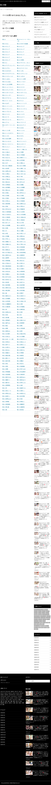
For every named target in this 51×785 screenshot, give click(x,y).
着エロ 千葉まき (6, 179)
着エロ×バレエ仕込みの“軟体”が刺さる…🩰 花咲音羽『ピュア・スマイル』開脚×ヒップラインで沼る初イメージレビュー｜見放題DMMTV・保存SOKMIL (42, 195)
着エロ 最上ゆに (21, 260)
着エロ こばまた (6, 79)
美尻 (48, 627)
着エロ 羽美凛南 (6, 371)
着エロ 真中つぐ (6, 344)
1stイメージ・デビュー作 (38, 609)
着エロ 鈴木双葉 (21, 396)
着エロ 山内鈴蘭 (6, 225)
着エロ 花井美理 (6, 374)
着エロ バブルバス (6, 111)
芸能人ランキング (38, 27)
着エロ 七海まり (6, 152)
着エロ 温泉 (20, 317)
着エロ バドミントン (7, 108)
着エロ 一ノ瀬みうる (22, 149)
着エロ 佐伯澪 (5, 168)
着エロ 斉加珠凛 (21, 247)
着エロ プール (5, 122)
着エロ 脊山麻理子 (21, 371)
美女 (42, 627)
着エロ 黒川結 (20, 409)
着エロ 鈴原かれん (21, 393)
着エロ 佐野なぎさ (6, 171)
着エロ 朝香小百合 (6, 268)
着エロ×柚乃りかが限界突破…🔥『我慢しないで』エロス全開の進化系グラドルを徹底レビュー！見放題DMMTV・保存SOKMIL (42, 164)
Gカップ (47, 611)
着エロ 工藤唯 (20, 230)
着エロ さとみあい (6, 81)
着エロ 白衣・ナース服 (7, 339)
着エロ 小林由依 (6, 217)
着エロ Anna (5, 43)
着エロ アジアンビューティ (8, 65)
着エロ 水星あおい (21, 298)
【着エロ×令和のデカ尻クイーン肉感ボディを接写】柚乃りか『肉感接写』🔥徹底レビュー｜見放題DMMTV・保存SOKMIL (42, 238)
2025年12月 (36, 657)
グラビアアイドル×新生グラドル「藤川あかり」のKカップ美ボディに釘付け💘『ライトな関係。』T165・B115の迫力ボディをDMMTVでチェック (42, 453)
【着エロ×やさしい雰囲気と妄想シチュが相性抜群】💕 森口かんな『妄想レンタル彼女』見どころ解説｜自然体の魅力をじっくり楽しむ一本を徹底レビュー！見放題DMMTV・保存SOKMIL (42, 206)
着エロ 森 (4, 293)
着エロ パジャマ (21, 106)
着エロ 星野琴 (5, 257)
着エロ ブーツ (20, 119)
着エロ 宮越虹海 (21, 209)
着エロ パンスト (6, 114)
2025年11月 (36, 659)
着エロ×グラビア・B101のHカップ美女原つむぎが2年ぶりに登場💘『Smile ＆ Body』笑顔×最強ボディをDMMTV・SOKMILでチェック (41, 526)
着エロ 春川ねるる (21, 257)
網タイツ (46, 625)
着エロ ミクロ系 (6, 130)
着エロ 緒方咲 (20, 358)
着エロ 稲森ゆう (6, 352)
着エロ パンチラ (21, 114)
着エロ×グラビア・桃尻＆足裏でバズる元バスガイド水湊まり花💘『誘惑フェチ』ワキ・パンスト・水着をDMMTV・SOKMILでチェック (42, 507)
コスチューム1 (37, 616)
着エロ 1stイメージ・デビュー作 (23, 40)
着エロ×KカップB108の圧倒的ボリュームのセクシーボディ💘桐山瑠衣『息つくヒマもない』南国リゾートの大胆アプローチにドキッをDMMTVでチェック (42, 326)
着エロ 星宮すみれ (6, 255)
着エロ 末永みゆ (6, 271)
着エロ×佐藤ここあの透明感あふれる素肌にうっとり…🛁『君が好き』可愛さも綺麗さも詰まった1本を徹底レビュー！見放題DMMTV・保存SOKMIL (42, 185)
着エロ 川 (4, 230)
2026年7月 (36, 640)
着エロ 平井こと (6, 238)
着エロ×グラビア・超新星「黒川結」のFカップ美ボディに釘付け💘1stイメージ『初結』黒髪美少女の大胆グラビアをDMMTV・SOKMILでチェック (41, 475)
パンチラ (44, 619)
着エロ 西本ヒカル (21, 382)
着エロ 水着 (20, 304)
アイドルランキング (38, 32)
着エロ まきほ (20, 127)
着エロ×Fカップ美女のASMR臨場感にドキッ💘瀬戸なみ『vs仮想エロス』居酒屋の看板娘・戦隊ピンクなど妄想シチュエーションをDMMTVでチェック (42, 337)
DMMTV (45, 609)
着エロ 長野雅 (5, 401)
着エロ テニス (20, 100)
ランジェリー (36, 622)
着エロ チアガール (6, 98)
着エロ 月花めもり (6, 263)
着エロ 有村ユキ (21, 263)
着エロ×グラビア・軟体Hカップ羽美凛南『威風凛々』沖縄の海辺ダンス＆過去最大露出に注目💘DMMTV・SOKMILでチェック (42, 597)
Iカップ (39, 612)
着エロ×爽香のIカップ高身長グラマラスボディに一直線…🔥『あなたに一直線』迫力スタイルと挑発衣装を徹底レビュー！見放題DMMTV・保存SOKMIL (42, 70)
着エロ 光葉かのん (21, 171)
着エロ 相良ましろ (21, 342)
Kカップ (47, 612)
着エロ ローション (21, 146)
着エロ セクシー (21, 95)
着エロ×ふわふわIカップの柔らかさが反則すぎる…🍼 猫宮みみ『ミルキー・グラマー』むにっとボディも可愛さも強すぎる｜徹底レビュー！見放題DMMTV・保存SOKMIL (42, 131)
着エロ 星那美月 (21, 255)
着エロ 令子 (5, 163)
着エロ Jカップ (5, 54)
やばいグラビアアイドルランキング (41, 36)
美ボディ (36, 627)
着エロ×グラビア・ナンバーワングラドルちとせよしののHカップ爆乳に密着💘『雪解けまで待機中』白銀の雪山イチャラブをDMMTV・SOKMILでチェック (42, 464)
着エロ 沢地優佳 (21, 306)
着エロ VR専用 (20, 60)
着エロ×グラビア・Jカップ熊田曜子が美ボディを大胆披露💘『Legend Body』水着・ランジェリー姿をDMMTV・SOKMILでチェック (42, 546)
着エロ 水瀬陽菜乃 (6, 304)
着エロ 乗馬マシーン (22, 157)
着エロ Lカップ (6, 57)
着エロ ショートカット (7, 87)
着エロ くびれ (20, 70)
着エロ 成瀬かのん (6, 244)
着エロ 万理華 (20, 152)
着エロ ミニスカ (21, 130)
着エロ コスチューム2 (7, 76)
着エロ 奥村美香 (6, 203)
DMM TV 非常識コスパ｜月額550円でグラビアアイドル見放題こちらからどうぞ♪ (41, 53)
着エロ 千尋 (20, 176)
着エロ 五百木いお (6, 160)
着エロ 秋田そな (21, 350)
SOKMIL (35, 614)
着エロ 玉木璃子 (6, 333)
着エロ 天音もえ (6, 201)
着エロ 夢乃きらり (21, 192)
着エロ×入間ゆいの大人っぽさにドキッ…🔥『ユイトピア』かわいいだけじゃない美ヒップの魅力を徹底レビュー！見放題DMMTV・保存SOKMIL (42, 80)
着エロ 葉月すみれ (6, 377)
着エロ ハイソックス (7, 106)
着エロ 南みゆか (6, 182)
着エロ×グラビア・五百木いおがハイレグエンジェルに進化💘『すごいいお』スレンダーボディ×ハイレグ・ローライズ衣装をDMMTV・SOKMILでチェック (42, 486)
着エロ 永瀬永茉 (6, 306)
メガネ (44, 620)
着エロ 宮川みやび (6, 209)
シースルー (43, 617)
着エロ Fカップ (6, 49)
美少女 (45, 627)
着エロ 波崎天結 (21, 309)
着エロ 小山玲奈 (21, 211)
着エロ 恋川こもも (21, 241)
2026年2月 (36, 652)
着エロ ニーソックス (22, 103)
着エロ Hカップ (6, 51)
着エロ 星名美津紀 (21, 252)
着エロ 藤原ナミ (6, 379)
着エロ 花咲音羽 (21, 374)
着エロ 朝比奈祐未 (6, 266)
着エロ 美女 (5, 363)
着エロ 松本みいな (6, 279)
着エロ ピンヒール (6, 119)
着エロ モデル (20, 135)
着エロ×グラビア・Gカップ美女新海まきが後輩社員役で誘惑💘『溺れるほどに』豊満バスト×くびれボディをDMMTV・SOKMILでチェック (42, 536)
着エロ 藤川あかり (21, 379)
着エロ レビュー (6, 146)
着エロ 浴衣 (5, 314)
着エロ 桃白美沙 (21, 287)
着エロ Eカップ (20, 46)
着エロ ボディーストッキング (8, 125)
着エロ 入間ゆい (6, 173)
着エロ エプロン (6, 68)
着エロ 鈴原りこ (6, 396)
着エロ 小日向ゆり (6, 214)
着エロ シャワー (21, 84)
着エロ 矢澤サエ (6, 347)
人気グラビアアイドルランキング (41, 24)
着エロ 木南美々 (21, 268)
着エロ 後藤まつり (6, 241)
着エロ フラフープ (21, 122)
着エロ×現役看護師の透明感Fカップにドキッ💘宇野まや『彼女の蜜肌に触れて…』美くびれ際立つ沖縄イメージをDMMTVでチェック (42, 305)
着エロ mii (19, 57)
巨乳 (41, 622)
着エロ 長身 (20, 398)
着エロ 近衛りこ (21, 390)
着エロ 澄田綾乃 (6, 320)
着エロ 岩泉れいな (21, 228)
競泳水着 (42, 625)
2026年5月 (36, 645)
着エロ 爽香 (5, 328)
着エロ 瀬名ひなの (21, 320)
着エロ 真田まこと (21, 344)
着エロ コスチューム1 (22, 73)
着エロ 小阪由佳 (21, 220)
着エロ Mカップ (6, 60)
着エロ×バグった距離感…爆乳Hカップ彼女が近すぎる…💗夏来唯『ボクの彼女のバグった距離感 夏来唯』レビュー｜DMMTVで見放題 (42, 99)
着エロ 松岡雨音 (21, 276)
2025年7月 (36, 669)
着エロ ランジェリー (22, 141)
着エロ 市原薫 (5, 236)
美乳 (39, 627)
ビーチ (48, 619)
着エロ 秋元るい (6, 350)
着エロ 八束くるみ (21, 173)
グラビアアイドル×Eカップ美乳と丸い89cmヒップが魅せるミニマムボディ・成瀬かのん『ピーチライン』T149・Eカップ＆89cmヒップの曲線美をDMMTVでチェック (42, 556)
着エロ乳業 (3, 5)
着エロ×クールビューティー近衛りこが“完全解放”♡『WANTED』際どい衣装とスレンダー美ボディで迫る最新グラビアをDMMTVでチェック (41, 357)
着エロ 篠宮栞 (20, 355)
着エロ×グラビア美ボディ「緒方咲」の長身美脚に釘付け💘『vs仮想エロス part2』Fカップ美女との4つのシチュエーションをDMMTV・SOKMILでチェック (42, 432)
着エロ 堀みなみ (6, 190)
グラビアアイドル (46, 614)
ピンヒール (36, 620)
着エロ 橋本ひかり (6, 295)
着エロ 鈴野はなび (6, 398)
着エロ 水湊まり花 (21, 301)
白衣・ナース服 (37, 625)
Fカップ (43, 611)
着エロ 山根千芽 (21, 225)
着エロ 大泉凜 (5, 195)
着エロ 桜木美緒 (21, 290)
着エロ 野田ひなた (6, 393)
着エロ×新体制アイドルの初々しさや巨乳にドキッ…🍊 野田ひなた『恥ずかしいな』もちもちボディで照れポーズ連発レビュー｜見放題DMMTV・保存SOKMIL (42, 109)
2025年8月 (36, 667)
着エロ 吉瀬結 (20, 184)
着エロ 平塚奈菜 (21, 238)
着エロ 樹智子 (20, 293)
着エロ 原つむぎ (21, 182)
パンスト (40, 619)
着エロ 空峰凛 (20, 352)
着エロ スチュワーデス (7, 89)
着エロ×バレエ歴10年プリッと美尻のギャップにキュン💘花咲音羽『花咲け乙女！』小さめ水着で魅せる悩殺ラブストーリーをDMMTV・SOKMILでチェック (42, 380)
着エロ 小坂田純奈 (6, 211)
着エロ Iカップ (20, 51)
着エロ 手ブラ (5, 247)
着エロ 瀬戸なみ (6, 323)
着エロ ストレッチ (21, 89)
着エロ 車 (4, 388)
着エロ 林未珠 (5, 282)
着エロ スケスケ (21, 87)
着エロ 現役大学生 (21, 333)
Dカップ (35, 611)
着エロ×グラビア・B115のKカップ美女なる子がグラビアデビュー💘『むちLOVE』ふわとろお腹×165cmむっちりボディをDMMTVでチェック (41, 497)
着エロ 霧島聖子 (21, 404)
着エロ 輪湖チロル (21, 388)
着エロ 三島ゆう (6, 154)
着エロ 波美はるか (6, 312)
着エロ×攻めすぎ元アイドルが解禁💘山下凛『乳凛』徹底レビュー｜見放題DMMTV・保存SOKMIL (42, 89)
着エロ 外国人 (5, 192)
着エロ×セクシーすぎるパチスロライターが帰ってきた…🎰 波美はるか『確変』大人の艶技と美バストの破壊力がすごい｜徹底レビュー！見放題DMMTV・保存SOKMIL (42, 174)
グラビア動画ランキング (39, 29)
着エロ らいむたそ (6, 141)
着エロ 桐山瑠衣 (6, 290)
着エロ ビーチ (5, 116)
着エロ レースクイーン (7, 144)
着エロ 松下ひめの (6, 276)
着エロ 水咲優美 (6, 298)
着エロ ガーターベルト (22, 68)
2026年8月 (36, 637)
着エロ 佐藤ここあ (21, 168)
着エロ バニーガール (22, 108)
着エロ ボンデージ (21, 125)
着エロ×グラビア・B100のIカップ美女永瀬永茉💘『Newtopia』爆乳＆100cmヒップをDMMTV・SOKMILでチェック (41, 576)
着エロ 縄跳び (20, 360)
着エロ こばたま (21, 76)
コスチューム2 (43, 616)
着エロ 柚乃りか (21, 282)
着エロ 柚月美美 (21, 285)
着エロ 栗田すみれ (6, 287)
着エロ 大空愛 (20, 195)
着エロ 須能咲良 (21, 407)
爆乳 (43, 624)
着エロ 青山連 (5, 407)
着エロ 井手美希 (21, 160)
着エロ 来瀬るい (6, 274)
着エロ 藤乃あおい (21, 377)
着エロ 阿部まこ (21, 401)
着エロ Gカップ (20, 49)
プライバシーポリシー (5, 682)
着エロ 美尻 (5, 366)
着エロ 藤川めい (6, 382)
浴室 (35, 624)
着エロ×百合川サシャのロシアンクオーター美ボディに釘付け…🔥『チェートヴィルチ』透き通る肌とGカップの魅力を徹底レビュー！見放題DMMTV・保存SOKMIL (42, 228)
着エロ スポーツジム (22, 92)
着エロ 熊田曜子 (21, 323)
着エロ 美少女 (20, 363)
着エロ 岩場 (5, 228)
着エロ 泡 (4, 309)
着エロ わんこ (5, 149)
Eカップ (39, 611)
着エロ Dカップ (6, 46)
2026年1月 (36, 654)
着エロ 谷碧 (20, 385)
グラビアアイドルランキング (40, 19)
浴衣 (38, 624)
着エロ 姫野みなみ (21, 203)
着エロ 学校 (5, 206)
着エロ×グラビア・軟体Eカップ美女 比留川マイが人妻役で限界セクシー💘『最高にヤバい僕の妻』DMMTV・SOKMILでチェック (42, 517)
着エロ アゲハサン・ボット (23, 62)
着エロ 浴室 (20, 312)
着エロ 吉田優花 (6, 187)
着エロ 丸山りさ (6, 157)
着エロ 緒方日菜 (6, 360)
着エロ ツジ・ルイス (7, 100)
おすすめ (40, 614)
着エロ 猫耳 (20, 331)
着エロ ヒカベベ (21, 116)
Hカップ (35, 612)
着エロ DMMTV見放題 (22, 43)
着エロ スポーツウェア (7, 92)
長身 (37, 629)
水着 (47, 622)
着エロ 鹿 (4, 409)
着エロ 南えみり (21, 179)
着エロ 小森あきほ (21, 217)
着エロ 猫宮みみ (6, 331)
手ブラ (44, 622)
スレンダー (48, 617)
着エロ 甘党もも (6, 336)
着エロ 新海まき (6, 249)
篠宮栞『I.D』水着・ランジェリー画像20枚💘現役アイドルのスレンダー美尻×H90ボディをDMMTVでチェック (42, 566)
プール (40, 620)
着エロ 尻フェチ (6, 222)
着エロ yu (4, 62)
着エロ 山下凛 (20, 222)
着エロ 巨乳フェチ (21, 233)
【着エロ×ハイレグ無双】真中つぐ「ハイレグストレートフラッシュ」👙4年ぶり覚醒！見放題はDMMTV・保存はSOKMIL (42, 142)
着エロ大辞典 (37, 57)
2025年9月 (36, 664)
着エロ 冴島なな (6, 176)
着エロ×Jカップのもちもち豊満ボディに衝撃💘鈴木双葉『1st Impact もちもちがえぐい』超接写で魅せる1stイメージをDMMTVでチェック (42, 347)
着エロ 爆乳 (20, 325)
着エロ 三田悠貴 (21, 154)
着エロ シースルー (21, 81)
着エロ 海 (19, 314)
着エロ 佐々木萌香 (21, 165)
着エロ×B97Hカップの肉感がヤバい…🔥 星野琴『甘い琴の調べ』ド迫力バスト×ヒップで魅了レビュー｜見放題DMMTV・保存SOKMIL (42, 259)
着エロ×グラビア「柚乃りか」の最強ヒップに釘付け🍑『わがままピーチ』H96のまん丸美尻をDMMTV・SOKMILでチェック (42, 442)
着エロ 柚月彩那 (6, 285)
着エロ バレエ (20, 111)
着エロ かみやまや (6, 70)
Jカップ (43, 612)
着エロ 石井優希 (21, 347)
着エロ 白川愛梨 (21, 336)
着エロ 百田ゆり (6, 342)
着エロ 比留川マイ (21, 295)
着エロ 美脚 (5, 369)
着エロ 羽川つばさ (21, 369)
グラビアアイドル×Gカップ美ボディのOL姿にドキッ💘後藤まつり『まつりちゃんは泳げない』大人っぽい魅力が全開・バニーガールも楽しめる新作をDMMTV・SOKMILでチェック (41, 420)
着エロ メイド (20, 133)
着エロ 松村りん (21, 279)
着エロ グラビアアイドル (8, 73)
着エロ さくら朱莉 (21, 79)
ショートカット (37, 617)
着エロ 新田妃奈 (21, 249)
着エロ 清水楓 (5, 317)
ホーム (2, 9)
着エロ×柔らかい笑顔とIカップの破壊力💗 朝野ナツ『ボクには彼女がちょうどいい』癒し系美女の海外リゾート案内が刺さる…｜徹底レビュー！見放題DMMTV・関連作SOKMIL (42, 120)
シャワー (48, 616)
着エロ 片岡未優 (21, 328)
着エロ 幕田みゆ (21, 236)
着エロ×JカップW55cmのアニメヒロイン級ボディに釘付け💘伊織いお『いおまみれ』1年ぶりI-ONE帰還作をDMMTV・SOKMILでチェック (42, 390)
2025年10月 (36, 662)
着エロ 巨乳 (5, 233)
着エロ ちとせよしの (22, 98)
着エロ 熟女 (5, 325)
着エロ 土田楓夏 (21, 187)
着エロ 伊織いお (21, 163)
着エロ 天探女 (5, 198)
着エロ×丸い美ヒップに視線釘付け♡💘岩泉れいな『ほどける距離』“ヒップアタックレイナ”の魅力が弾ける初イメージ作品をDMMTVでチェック (41, 315)
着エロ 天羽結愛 (21, 198)
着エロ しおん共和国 (7, 84)
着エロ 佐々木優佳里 (7, 165)
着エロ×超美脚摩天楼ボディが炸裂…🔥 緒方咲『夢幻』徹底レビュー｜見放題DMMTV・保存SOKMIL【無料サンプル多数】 (42, 248)
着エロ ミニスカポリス (7, 133)
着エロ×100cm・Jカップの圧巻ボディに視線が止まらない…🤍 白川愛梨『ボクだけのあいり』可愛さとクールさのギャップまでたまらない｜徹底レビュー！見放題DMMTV (42, 153)
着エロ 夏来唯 (20, 190)
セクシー (36, 619)
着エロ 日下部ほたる (7, 252)
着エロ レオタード (21, 144)
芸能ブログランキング (38, 17)
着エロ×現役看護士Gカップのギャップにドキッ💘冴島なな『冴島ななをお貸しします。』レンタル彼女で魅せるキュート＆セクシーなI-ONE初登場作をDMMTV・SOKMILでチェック (42, 368)
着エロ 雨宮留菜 (6, 404)
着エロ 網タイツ (6, 358)
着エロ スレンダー (6, 95)
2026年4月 (36, 647)
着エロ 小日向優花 (21, 214)
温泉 (40, 624)
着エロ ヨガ (20, 138)
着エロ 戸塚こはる (21, 244)
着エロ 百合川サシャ (22, 339)
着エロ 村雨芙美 (21, 271)
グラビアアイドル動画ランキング (41, 22)
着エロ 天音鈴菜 (21, 201)
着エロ (4, 39)
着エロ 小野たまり (6, 220)
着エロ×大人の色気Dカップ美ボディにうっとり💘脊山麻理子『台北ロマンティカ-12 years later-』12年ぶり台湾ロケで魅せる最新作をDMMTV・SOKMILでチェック (42, 400)
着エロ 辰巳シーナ (6, 390)
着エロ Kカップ (20, 54)
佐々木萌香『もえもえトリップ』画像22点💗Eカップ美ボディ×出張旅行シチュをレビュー (42, 410)
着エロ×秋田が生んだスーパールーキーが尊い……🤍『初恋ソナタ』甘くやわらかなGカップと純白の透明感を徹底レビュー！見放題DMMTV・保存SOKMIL (42, 269)
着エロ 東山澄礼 (21, 274)
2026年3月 (36, 650)
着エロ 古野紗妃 (6, 184)
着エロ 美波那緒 (21, 366)
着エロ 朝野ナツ (21, 266)
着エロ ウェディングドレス (23, 65)
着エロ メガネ (5, 135)
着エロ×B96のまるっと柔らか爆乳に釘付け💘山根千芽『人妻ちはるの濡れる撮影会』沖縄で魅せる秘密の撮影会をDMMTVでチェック (42, 295)
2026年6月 (36, 642)
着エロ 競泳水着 (6, 355)
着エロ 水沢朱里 (6, 301)
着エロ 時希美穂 (6, 260)
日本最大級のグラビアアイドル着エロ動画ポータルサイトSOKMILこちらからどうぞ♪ (41, 48)
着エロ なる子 (5, 103)
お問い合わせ (3, 680)
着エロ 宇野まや (21, 206)
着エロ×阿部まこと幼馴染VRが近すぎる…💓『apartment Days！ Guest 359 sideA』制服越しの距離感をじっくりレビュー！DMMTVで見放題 (42, 217)
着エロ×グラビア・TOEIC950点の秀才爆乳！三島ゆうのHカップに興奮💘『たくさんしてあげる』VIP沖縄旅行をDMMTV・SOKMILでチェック (41, 586)
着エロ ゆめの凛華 (6, 138)
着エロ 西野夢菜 (6, 385)
